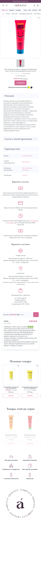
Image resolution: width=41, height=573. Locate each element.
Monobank (10, 223)
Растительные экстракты (27, 169)
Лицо (25, 10)
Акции (6, 10)
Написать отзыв (36, 314)
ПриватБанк (34, 221)
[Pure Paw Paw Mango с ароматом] (11, 422)
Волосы (35, 10)
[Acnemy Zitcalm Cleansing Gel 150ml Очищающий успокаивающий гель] (11, 375)
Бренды (11, 10)
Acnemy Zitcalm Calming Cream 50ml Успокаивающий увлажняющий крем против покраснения (30, 388)
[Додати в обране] (18, 366)
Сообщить (20, 83)
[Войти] (34, 5)
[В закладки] (39, 18)
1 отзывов (24, 78)
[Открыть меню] (3, 5)
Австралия (26, 162)
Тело (29, 10)
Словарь (18, 10)
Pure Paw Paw (27, 156)
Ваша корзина (38, 5)
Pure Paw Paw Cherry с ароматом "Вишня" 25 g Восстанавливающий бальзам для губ (30, 435)
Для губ (14, 14)
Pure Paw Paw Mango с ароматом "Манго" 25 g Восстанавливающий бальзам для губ (11, 435)
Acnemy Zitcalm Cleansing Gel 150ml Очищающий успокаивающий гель (11, 388)
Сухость (25, 175)
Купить (11, 395)
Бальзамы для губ (25, 14)
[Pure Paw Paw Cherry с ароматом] (30, 422)
